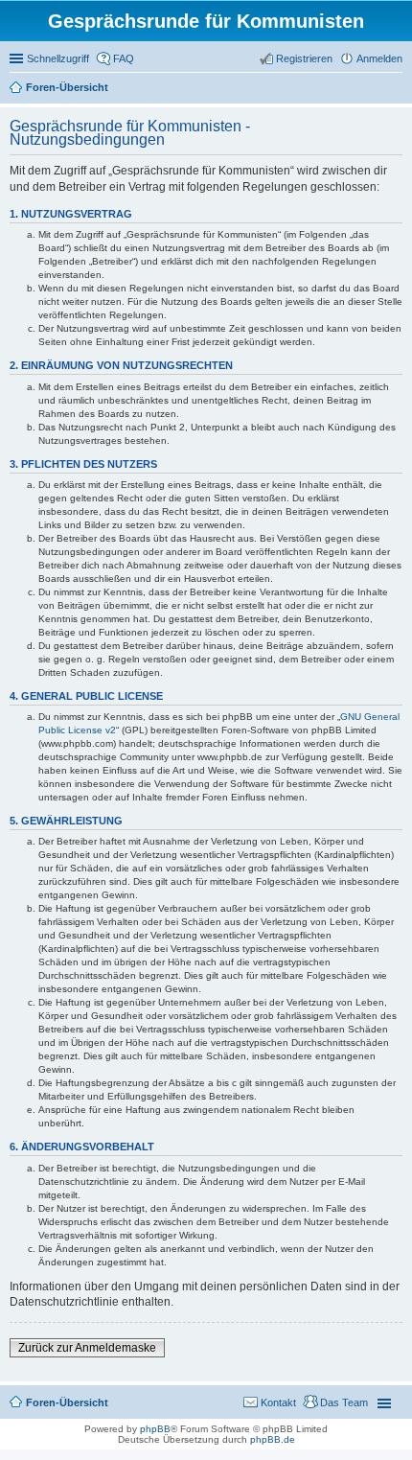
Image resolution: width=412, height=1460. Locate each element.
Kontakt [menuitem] (278, 1402)
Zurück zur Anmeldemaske (87, 1348)
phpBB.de (272, 1439)
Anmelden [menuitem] (379, 58)
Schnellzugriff (58, 58)
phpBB (155, 1429)
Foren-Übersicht (67, 87)
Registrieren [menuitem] (304, 58)
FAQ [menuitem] (123, 58)
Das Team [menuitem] (344, 1402)
